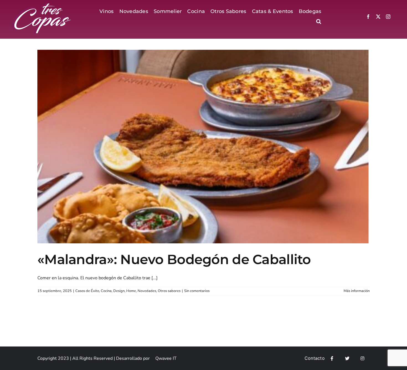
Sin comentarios (197, 290)
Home (131, 290)
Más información (357, 290)
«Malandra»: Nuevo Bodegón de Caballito (174, 259)
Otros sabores (169, 290)
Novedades (147, 290)
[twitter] (378, 16)
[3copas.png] (41, 5)
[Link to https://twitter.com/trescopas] (347, 358)
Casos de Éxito (87, 290)
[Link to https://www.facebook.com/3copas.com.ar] (332, 358)
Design (119, 290)
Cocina (106, 290)
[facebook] (368, 16)
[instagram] (388, 16)
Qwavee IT (166, 358)
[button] (318, 21)
